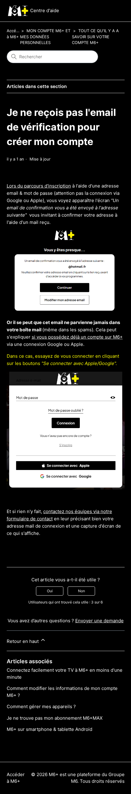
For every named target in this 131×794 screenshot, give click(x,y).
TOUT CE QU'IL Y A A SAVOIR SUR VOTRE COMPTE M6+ (95, 36)
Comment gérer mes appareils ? (41, 706)
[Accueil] (18, 10)
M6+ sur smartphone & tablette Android (49, 729)
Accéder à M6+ (16, 778)
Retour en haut (23, 641)
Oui (50, 591)
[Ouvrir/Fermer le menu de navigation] (114, 11)
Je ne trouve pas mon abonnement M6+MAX (55, 718)
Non (81, 591)
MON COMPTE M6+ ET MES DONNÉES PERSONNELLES (45, 36)
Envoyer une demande (99, 620)
